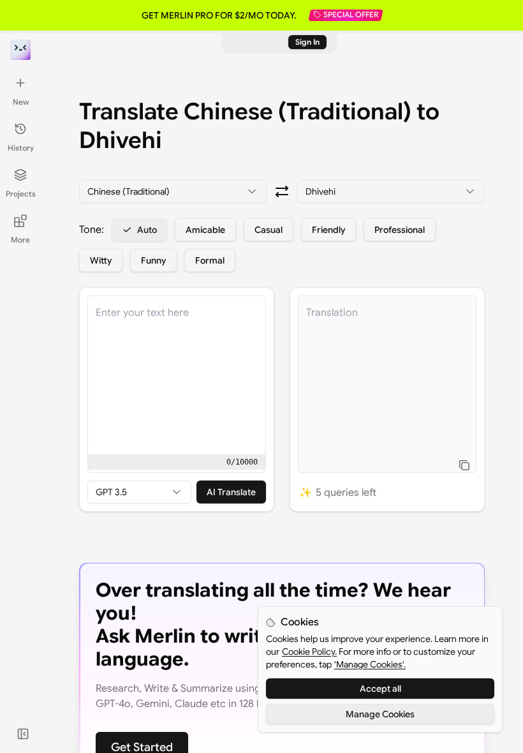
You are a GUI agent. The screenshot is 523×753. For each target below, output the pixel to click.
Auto (147, 229)
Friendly (328, 229)
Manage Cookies (380, 714)
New (21, 102)
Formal (210, 260)
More (20, 239)
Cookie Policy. (309, 651)
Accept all (380, 688)
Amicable (205, 229)
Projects (21, 193)
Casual (268, 229)
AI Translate (231, 492)
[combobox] (173, 191)
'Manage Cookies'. (370, 664)
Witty (101, 260)
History (21, 148)
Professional (399, 229)
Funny (153, 260)
